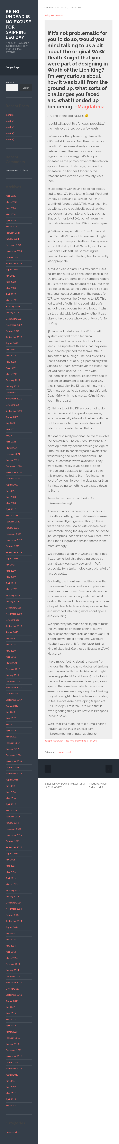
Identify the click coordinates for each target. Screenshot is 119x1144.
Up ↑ (101, 787)
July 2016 (10, 786)
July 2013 (10, 1007)
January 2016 (12, 822)
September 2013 (14, 994)
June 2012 (11, 1087)
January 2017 (12, 749)
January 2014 (12, 970)
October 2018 (12, 620)
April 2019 (11, 583)
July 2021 (10, 423)
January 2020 (12, 527)
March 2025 (12, 202)
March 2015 (12, 884)
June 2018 (11, 644)
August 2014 (12, 927)
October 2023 (12, 257)
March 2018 (12, 663)
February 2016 (13, 816)
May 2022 (11, 361)
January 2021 (12, 460)
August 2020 (12, 484)
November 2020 (14, 472)
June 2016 (11, 792)
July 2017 (10, 712)
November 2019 (14, 540)
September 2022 (14, 337)
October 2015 (12, 841)
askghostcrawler (54, 15)
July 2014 (10, 933)
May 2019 (11, 576)
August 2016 (12, 779)
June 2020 (11, 497)
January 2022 (12, 386)
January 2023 (12, 312)
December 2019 (13, 534)
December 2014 (13, 902)
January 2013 (12, 1044)
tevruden (75, 8)
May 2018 (11, 650)
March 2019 (12, 589)
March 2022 (12, 374)
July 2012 (10, 1081)
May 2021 (11, 435)
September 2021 (14, 411)
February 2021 (13, 454)
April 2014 (11, 951)
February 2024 (13, 232)
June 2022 (11, 355)
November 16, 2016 (55, 8)
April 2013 (11, 1025)
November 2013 (14, 982)
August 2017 (12, 706)
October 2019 (12, 546)
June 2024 (11, 208)
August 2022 (12, 343)
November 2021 (14, 398)
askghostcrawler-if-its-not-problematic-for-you (71, 740)
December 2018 (13, 607)
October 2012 (12, 1062)
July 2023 (10, 275)
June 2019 (11, 570)
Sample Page (13, 67)
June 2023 (11, 281)
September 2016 (14, 773)
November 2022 (14, 325)
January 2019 (12, 601)
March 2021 (12, 448)
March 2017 (12, 736)
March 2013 (12, 1031)
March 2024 (12, 226)
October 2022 (12, 331)
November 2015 (14, 835)
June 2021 (11, 429)
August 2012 (12, 1074)
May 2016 (11, 798)
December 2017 (13, 681)
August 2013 (12, 1001)
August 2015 (12, 853)
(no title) (10, 114)
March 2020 (12, 515)
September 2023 (14, 263)
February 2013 (13, 1037)
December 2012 (13, 1050)
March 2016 (12, 810)
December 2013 (13, 976)
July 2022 (10, 349)
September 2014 (14, 921)
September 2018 (14, 626)
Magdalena (91, 107)
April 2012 (11, 1099)
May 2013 (11, 1019)
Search (10, 82)
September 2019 (14, 552)
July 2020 (10, 491)
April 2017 (11, 730)
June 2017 (11, 718)
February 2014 (13, 964)
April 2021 (11, 441)
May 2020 (11, 503)
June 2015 (11, 865)
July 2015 (10, 859)
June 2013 (11, 1013)
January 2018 (12, 675)
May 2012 (11, 1093)
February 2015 (13, 890)
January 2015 (12, 896)
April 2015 (11, 878)
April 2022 (11, 368)
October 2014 (12, 915)
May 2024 (11, 214)
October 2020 (12, 478)
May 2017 (11, 724)
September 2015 (14, 847)
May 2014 (11, 945)
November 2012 (14, 1056)
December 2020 (13, 466)
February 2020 (13, 521)
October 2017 (12, 693)
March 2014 (12, 958)
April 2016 (11, 804)
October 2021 (12, 405)
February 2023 (13, 306)
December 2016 (13, 755)
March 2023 (12, 300)
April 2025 (11, 195)
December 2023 (13, 245)
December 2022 (13, 318)
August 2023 (12, 269)
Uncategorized (13, 1132)
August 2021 (12, 417)
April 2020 (11, 509)
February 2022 (13, 380)
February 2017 (13, 743)
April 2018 (11, 656)
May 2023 (11, 288)
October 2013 (12, 988)
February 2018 (13, 669)
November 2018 (14, 613)
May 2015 (11, 872)
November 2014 (14, 908)
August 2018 (12, 632)
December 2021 (13, 392)
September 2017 (14, 699)
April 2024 (11, 220)
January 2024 (12, 238)
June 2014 (11, 939)
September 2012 (14, 1068)
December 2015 (13, 829)
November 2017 (14, 687)
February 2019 (13, 595)
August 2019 (12, 558)
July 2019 (10, 564)
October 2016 (12, 767)
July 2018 (10, 638)
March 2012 (12, 1105)
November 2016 (14, 761)
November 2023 (14, 251)
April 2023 (11, 294)
